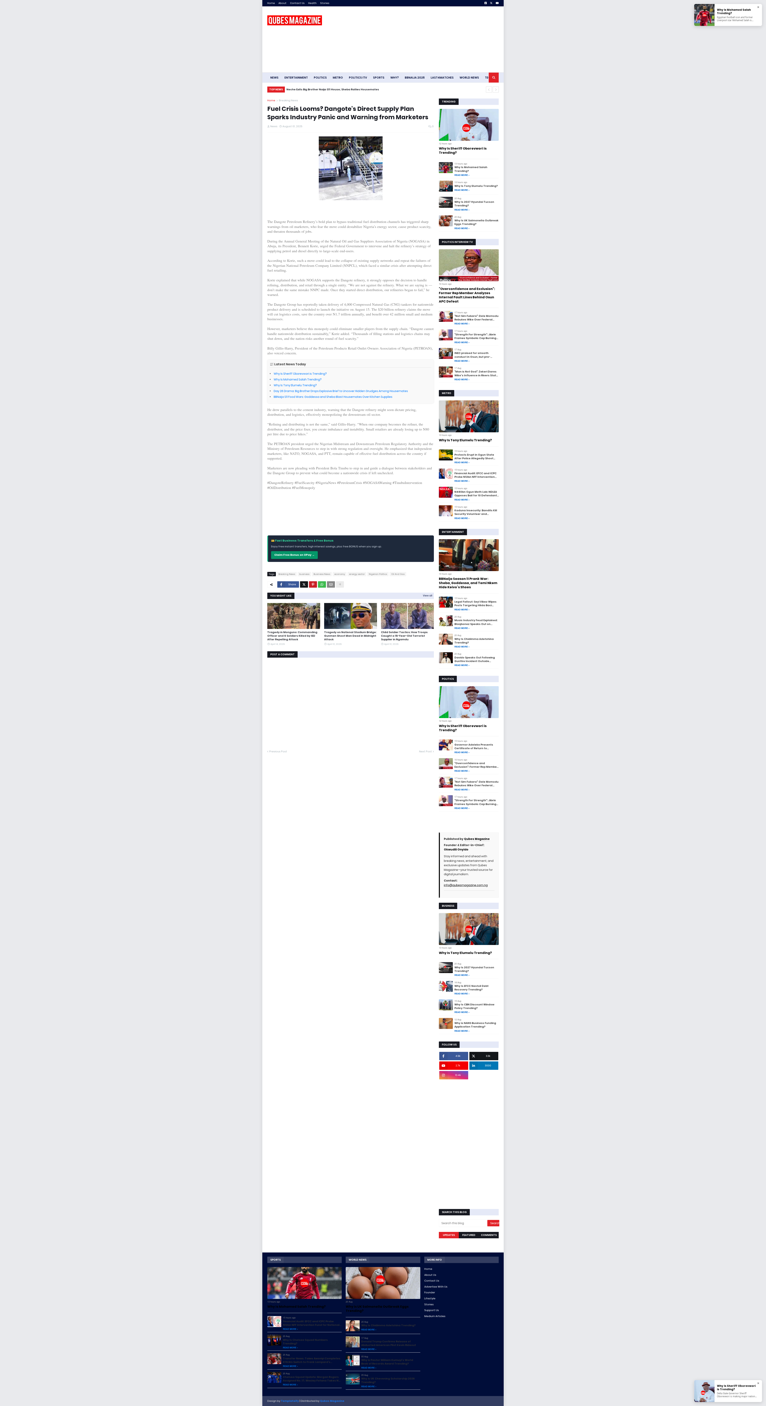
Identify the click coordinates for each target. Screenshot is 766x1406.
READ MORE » (462, 174)
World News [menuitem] (469, 78)
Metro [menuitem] (338, 78)
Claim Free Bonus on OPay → (294, 555)
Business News (322, 574)
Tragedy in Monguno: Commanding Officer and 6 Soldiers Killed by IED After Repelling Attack (292, 636)
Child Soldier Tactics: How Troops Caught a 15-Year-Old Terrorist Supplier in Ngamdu (404, 636)
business (304, 574)
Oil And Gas (398, 574)
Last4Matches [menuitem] (442, 78)
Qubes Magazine (477, 839)
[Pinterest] (313, 584)
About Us (430, 1275)
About (282, 3)
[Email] (331, 584)
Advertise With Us (435, 1287)
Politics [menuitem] (320, 78)
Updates (449, 1235)
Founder (429, 1292)
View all (427, 595)
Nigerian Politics (378, 574)
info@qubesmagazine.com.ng (466, 885)
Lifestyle (429, 1298)
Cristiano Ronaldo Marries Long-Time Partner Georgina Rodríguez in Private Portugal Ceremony (353, 89)
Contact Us (297, 3)
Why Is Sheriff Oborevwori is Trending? (300, 374)
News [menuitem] (274, 78)
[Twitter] (304, 584)
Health (312, 3)
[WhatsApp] (322, 584)
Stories (324, 3)
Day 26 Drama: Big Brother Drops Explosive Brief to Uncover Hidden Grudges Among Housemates (341, 391)
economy (339, 574)
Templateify (290, 1401)
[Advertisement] (426, 39)
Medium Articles (434, 1316)
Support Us (431, 1310)
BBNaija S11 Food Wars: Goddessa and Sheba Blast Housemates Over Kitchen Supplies (333, 397)
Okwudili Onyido (456, 849)
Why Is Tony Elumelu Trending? (295, 385)
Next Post (425, 751)
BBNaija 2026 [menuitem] (415, 78)
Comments (489, 1235)
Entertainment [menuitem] (296, 78)
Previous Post (278, 751)
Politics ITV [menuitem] (358, 78)
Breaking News (288, 100)
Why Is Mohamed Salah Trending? (298, 379)
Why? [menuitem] (394, 78)
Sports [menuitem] (378, 78)
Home (271, 3)
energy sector (357, 574)
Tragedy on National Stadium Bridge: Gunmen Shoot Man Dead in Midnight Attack (350, 636)
